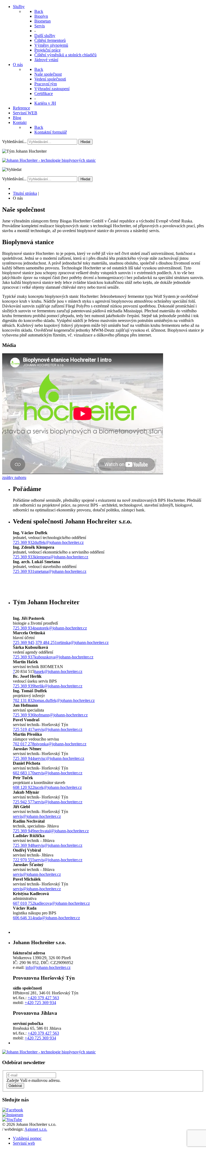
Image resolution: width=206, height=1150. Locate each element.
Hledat (85, 142)
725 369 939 (23, 686)
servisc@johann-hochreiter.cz (59, 758)
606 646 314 (23, 917)
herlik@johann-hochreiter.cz (58, 686)
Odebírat (15, 1086)
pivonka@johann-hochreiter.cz (60, 744)
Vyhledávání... (14, 141)
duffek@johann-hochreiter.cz (59, 542)
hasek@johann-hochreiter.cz (58, 671)
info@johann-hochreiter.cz (48, 967)
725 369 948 (23, 845)
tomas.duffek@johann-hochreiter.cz (64, 700)
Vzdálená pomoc (27, 1138)
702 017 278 (23, 744)
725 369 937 (23, 657)
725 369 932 (23, 542)
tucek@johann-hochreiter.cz (58, 787)
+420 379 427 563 (43, 997)
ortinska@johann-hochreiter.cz (83, 642)
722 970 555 (23, 860)
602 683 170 (23, 773)
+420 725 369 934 (40, 1002)
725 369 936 (23, 715)
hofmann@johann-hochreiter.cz (61, 715)
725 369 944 (23, 758)
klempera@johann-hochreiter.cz (61, 557)
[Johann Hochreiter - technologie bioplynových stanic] (49, 160)
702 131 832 (23, 700)
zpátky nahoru (14, 477)
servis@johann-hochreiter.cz (58, 729)
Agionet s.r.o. (35, 1129)
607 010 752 (23, 903)
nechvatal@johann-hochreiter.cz (61, 831)
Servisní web (24, 1143)
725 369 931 (23, 571)
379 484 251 (46, 642)
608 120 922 (23, 787)
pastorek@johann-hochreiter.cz (60, 628)
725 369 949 (23, 831)
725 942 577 (23, 802)
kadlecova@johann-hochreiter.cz (62, 903)
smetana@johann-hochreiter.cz (60, 571)
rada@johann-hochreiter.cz (57, 917)
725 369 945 (23, 642)
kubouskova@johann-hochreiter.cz (63, 657)
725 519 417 (23, 729)
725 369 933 (23, 557)
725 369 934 (23, 628)
